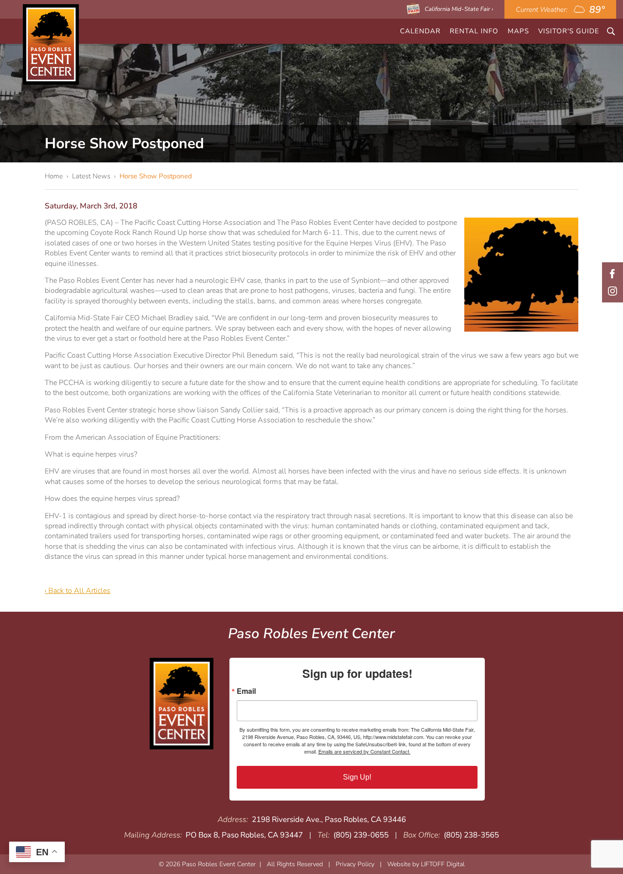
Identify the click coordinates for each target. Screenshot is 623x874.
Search (611, 31)
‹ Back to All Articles (77, 591)
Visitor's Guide (568, 31)
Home (54, 176)
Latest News (91, 176)
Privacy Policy (355, 864)
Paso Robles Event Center (51, 44)
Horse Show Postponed (155, 176)
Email (246, 691)
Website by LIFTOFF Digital (426, 864)
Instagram (612, 291)
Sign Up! (357, 777)
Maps (518, 31)
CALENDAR (420, 31)
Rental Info (474, 31)
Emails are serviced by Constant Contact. (364, 751)
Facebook (612, 273)
